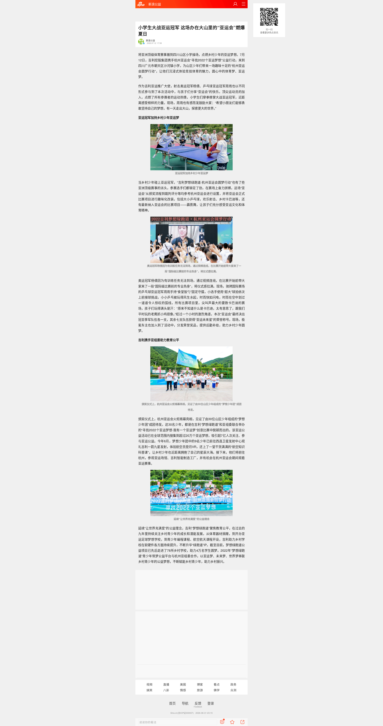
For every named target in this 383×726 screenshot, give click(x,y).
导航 (185, 703)
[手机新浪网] (141, 4)
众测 (233, 690)
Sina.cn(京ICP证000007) (182, 712)
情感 (183, 690)
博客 (200, 684)
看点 (217, 684)
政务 (233, 684)
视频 (149, 684)
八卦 (166, 690)
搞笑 (149, 690)
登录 (210, 703)
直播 (166, 684)
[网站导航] (243, 4)
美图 (183, 684)
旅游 (200, 690)
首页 (172, 703)
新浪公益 (154, 4)
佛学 (217, 690)
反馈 (198, 703)
